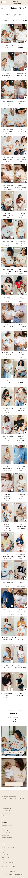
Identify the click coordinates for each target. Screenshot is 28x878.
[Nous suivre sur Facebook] (2, 867)
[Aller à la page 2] (21, 703)
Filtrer (5, 20)
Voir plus (14, 721)
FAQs (2, 827)
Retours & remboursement (7, 847)
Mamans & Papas (5, 818)
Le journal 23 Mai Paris (6, 837)
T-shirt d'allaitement (6, 808)
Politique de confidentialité (7, 862)
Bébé (2, 815)
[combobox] (3, 2)
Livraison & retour (5, 840)
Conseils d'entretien (6, 832)
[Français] (3, 2)
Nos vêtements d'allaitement (8, 805)
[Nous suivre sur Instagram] (6, 867)
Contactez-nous (5, 835)
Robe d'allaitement (6, 813)
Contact (3, 859)
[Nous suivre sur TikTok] (18, 867)
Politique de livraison (6, 850)
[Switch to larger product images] (23, 20)
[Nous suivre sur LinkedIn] (21, 867)
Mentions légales (5, 857)
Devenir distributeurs (6, 825)
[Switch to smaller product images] (26, 20)
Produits (3, 803)
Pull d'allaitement (5, 810)
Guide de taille (5, 830)
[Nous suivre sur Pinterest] (10, 867)
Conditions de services (6, 854)
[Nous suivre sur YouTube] (14, 867)
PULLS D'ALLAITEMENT (14, 784)
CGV (2, 852)
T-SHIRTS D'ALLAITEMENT (14, 752)
